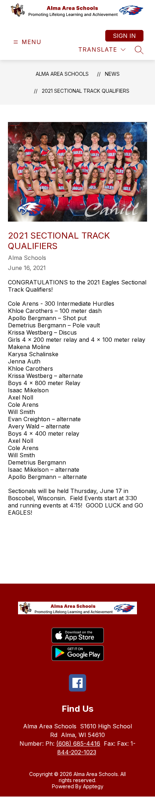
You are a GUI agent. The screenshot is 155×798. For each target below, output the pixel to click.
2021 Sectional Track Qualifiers (85, 91)
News (112, 74)
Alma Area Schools (62, 74)
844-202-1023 (76, 752)
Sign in (124, 35)
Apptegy (93, 786)
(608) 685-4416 (78, 743)
